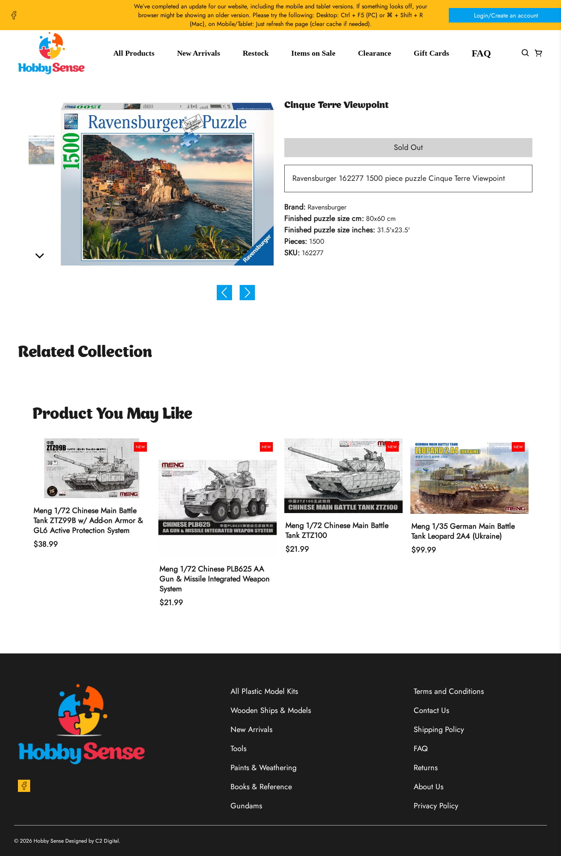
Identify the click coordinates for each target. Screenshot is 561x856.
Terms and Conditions (449, 691)
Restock (256, 53)
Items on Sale (313, 53)
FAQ (481, 53)
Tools (239, 748)
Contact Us (431, 710)
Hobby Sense (49, 841)
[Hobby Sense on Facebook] (14, 15)
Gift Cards (431, 53)
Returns (426, 767)
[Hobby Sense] (51, 53)
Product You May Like (112, 414)
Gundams (246, 805)
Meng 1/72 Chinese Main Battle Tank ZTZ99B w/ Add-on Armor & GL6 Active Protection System (88, 521)
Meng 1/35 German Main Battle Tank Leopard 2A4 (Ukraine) (463, 531)
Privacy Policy (436, 805)
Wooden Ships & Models (271, 710)
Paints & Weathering (264, 767)
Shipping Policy (439, 729)
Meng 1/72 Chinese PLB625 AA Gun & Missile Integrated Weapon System (215, 579)
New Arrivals (198, 53)
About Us (428, 786)
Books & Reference (261, 786)
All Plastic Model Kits (264, 691)
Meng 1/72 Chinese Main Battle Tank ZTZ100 (337, 531)
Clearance (374, 53)
